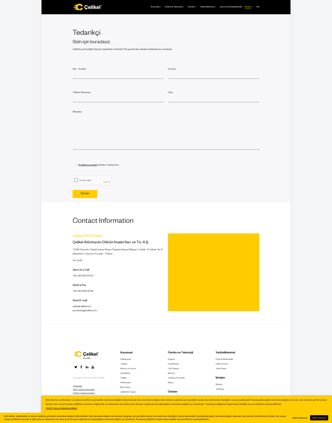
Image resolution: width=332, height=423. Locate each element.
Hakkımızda (125, 359)
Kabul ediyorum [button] (319, 418)
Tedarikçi (220, 389)
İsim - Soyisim (79, 69)
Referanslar (125, 383)
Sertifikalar (125, 373)
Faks (170, 92)
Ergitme (171, 359)
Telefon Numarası (82, 92)
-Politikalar (77, 386)
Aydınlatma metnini (87, 165)
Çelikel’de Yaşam (128, 392)
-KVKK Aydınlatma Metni (84, 393)
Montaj (171, 373)
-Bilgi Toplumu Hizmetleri (84, 390)
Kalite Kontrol (222, 364)
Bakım (171, 383)
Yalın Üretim (221, 369)
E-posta (172, 69)
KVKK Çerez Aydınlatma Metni (61, 408)
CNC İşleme (173, 369)
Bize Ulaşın (125, 387)
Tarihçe (123, 364)
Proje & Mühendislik (224, 359)
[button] (210, 419)
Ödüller (123, 378)
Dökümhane (173, 364)
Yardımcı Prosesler (176, 378)
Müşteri (219, 385)
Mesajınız (77, 112)
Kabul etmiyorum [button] (299, 418)
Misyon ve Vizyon (128, 369)
